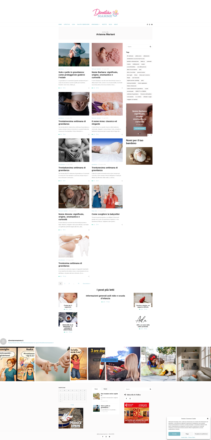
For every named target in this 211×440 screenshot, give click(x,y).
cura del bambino (131, 66)
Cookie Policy (184, 437)
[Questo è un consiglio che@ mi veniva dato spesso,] (17, 364)
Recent (96, 389)
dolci (140, 69)
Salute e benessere (131, 86)
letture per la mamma (144, 75)
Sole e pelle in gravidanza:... (105, 406)
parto (142, 80)
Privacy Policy (191, 437)
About (116, 24)
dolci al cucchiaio (131, 72)
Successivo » (86, 283)
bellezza (143, 61)
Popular (105, 389)
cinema (128, 64)
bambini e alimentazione (133, 61)
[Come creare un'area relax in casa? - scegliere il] (194, 364)
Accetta (174, 434)
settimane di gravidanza (132, 94)
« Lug (72, 404)
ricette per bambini (131, 83)
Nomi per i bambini (96, 69)
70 (78, 283)
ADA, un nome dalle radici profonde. (143, 325)
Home (60, 24)
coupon (143, 64)
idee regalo (129, 75)
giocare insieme (141, 72)
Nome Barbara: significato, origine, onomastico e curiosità (105, 75)
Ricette (104, 24)
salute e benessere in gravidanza (135, 88)
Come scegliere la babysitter (106, 214)
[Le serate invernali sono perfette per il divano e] (123, 364)
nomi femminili (135, 77)
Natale (128, 77)
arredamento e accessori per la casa (135, 58)
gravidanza (61, 69)
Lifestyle (67, 24)
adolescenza (138, 56)
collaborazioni (136, 64)
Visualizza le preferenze (201, 434)
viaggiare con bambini (132, 99)
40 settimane (62, 164)
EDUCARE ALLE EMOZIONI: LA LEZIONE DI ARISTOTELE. (68, 327)
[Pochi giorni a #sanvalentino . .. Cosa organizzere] (52, 364)
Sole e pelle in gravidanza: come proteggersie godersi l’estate (72, 75)
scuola (146, 88)
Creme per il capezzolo (68, 306)
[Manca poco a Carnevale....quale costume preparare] (158, 364)
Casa (73, 24)
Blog (110, 24)
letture (135, 75)
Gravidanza (95, 24)
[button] (208, 418)
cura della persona (141, 66)
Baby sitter (94, 211)
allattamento (146, 56)
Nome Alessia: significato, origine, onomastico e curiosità (71, 217)
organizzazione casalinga (133, 80)
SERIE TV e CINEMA (141, 91)
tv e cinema (138, 96)
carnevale (149, 61)
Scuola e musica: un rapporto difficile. (143, 306)
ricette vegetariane (142, 83)
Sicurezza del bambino (146, 94)
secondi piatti (130, 91)
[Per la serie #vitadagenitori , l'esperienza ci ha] (88, 364)
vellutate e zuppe (147, 96)
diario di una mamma (132, 69)
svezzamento (130, 96)
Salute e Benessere (83, 24)
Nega (187, 434)
